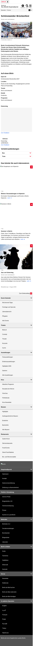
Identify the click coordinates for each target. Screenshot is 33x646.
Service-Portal (6, 496)
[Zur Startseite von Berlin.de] (3, 464)
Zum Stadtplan (5, 132)
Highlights (5, 411)
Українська (5, 632)
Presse (4, 510)
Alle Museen (5, 429)
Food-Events (6, 447)
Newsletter (5, 578)
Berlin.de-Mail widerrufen (9, 592)
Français (4, 614)
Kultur (4, 551)
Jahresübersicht (6, 311)
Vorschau (5, 393)
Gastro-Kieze (6, 438)
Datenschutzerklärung (8, 483)
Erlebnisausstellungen (8, 361)
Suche (4, 348)
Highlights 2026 (6, 366)
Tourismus (5, 555)
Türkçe (4, 628)
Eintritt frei (5, 420)
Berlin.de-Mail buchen (8, 587)
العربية (4, 610)
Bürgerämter (5, 537)
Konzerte (4, 343)
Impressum (5, 474)
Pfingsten (5, 316)
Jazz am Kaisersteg (7, 272)
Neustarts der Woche (8, 388)
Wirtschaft (5, 564)
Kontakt (4, 478)
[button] (30, 10)
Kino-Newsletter (6, 402)
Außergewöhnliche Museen (10, 416)
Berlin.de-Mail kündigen (9, 596)
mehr (8, 198)
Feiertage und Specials (8, 307)
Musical (4, 329)
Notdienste (5, 583)
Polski (4, 619)
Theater (4, 339)
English (4, 605)
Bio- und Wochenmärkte (9, 457)
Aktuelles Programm (8, 384)
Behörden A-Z (6, 524)
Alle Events (5, 320)
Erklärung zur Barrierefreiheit (10, 487)
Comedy (4, 334)
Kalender (4, 569)
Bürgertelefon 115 (7, 501)
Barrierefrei (5, 425)
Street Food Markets (8, 452)
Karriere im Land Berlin (8, 514)
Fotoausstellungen (7, 357)
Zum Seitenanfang (24, 293)
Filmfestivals (5, 398)
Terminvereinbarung (8, 505)
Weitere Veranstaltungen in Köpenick (13, 193)
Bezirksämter (6, 533)
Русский (4, 623)
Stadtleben (5, 560)
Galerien (4, 370)
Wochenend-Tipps (7, 302)
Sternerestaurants (7, 443)
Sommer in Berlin (6, 231)
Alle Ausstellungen (7, 375)
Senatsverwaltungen (8, 528)
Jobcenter (5, 542)
